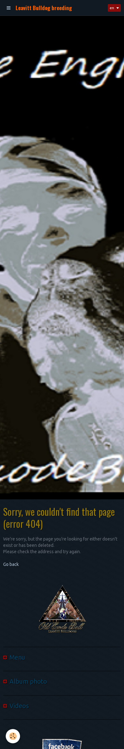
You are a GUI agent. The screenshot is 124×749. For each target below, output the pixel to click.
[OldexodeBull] (62, 610)
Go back (11, 564)
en (112, 8)
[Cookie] (13, 736)
